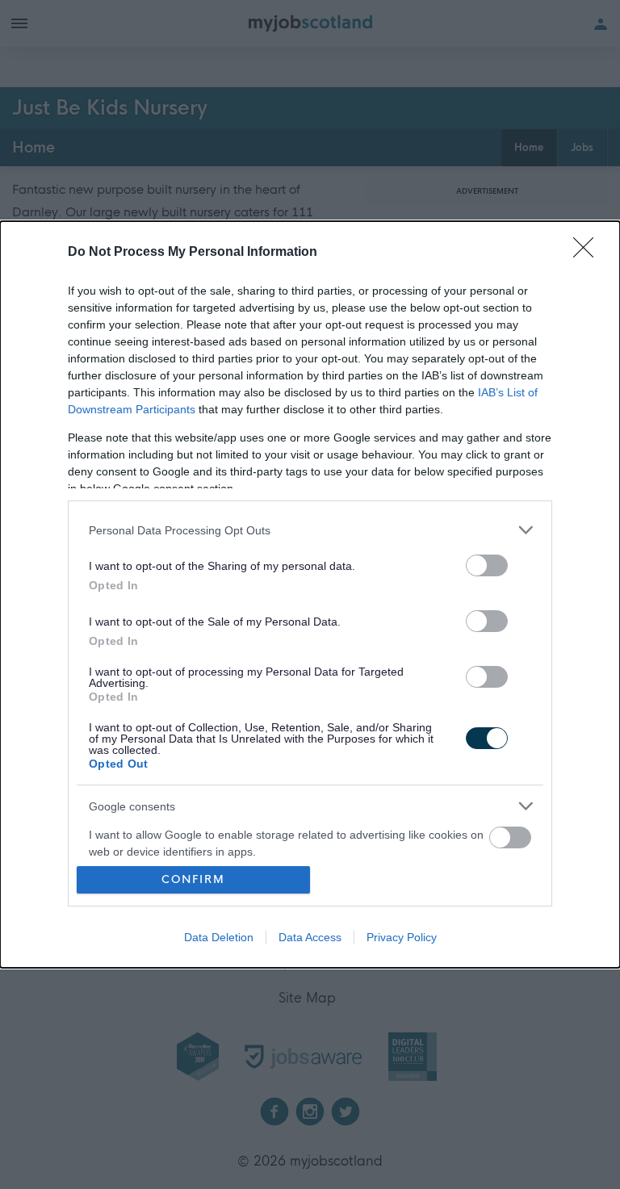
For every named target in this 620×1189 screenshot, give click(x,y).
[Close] (588, 252)
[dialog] (310, 594)
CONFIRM (193, 879)
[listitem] (310, 529)
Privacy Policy (402, 937)
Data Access (310, 937)
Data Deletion (218, 937)
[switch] (487, 565)
